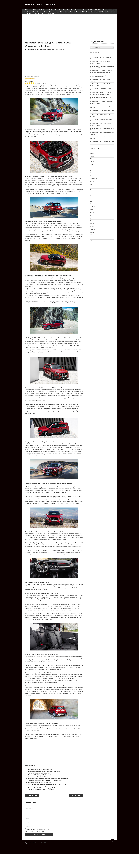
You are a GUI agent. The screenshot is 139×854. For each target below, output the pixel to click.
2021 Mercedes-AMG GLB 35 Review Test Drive (41, 789)
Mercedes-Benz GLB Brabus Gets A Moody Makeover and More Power (48, 778)
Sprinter (84, 11)
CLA (104, 9)
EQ (107, 11)
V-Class (81, 9)
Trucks (36, 13)
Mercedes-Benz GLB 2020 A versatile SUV (40, 769)
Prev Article (32, 795)
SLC (71, 11)
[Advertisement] (69, 26)
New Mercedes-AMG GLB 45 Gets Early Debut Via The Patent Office (47, 784)
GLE (55, 11)
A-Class (33, 9)
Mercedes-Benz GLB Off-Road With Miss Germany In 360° (44, 771)
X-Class (89, 9)
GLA (38, 11)
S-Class (65, 9)
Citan (76, 11)
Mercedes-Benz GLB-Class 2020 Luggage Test (41, 788)
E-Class (57, 9)
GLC (50, 11)
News (26, 9)
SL (65, 11)
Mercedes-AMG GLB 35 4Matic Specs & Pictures (41, 775)
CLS (28, 11)
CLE (109, 9)
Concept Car (50, 13)
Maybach (100, 11)
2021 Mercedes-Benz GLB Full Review (39, 773)
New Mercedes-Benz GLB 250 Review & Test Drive (42, 776)
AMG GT (92, 11)
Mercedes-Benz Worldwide (40, 4)
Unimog (29, 13)
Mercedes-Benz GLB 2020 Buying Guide (39, 782)
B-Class (41, 9)
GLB (44, 11)
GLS (61, 11)
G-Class (73, 9)
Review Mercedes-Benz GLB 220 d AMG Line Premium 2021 (45, 780)
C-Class (49, 9)
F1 (42, 13)
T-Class (97, 9)
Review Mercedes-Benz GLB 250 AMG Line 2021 (41, 786)
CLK (33, 11)
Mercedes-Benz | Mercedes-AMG (36, 49)
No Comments (60, 49)
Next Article (76, 795)
